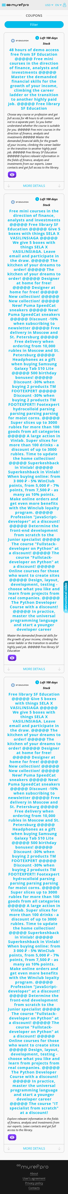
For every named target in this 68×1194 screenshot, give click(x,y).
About (34, 1173)
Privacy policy (34, 1183)
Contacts (34, 1188)
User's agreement (34, 1178)
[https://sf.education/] (12, 175)
